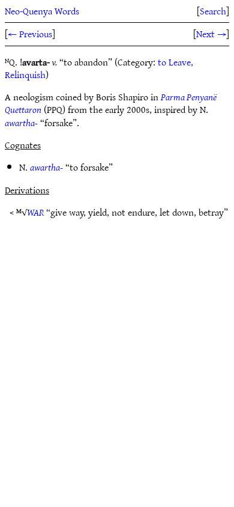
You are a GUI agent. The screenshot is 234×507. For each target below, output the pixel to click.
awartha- (21, 122)
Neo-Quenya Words (42, 10)
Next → (211, 33)
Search (213, 10)
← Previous (30, 33)
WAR (35, 212)
